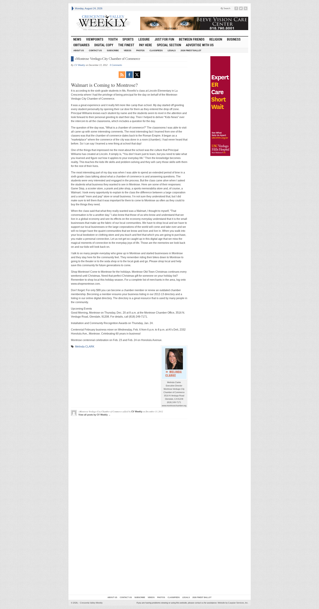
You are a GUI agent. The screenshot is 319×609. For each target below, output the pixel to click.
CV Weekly (79, 65)
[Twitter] (241, 8)
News (77, 39)
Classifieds (156, 50)
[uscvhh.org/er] (220, 106)
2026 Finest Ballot (191, 50)
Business (234, 39)
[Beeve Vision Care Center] (194, 23)
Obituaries (81, 45)
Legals (172, 50)
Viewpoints (94, 39)
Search (226, 8)
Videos (127, 50)
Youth (113, 39)
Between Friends (192, 39)
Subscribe (113, 50)
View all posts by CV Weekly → (94, 414)
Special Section (169, 45)
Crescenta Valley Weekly (91, 603)
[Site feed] (246, 8)
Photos (140, 50)
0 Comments (116, 65)
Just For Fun (164, 39)
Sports (128, 39)
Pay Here (145, 45)
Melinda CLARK (84, 346)
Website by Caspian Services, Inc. (233, 603)
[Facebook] (236, 8)
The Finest (126, 45)
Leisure (144, 39)
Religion (215, 39)
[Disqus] (129, 463)
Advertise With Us (200, 45)
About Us (78, 50)
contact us (199, 603)
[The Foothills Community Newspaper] (103, 23)
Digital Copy (103, 45)
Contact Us (95, 50)
